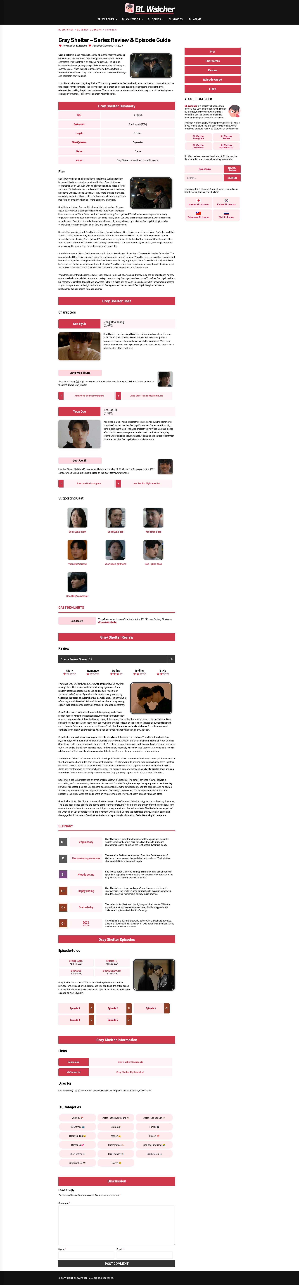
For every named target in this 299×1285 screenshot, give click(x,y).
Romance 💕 (77, 1145)
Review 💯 (154, 1136)
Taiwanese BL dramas (198, 217)
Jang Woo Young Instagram (89, 395)
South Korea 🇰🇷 (154, 1154)
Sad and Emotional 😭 (154, 1145)
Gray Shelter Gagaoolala (130, 1062)
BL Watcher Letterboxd (198, 146)
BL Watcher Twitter (226, 137)
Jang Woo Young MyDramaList (146, 395)
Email (120, 1249)
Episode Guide (212, 79)
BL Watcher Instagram (198, 137)
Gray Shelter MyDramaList (130, 1072)
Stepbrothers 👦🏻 (77, 1163)
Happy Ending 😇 (77, 1136)
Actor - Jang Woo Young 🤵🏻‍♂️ (115, 1118)
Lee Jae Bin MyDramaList (146, 483)
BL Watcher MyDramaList (226, 146)
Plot (212, 51)
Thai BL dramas (226, 217)
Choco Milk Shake (107, 622)
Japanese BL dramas (198, 204)
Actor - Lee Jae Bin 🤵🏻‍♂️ (154, 1118)
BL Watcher (105, 19)
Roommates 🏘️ (116, 1145)
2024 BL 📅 (77, 1118)
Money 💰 (116, 1136)
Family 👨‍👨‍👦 (154, 1127)
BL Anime (195, 19)
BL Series (154, 19)
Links (212, 89)
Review (212, 70)
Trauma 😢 (115, 1163)
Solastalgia (205, 169)
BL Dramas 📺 (78, 1127)
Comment (64, 1203)
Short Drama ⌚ (77, 1154)
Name (62, 1249)
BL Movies (176, 19)
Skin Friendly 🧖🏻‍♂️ (116, 1154)
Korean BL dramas (226, 204)
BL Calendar (131, 19)
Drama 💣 (116, 1127)
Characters (212, 61)
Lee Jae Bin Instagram (89, 483)
